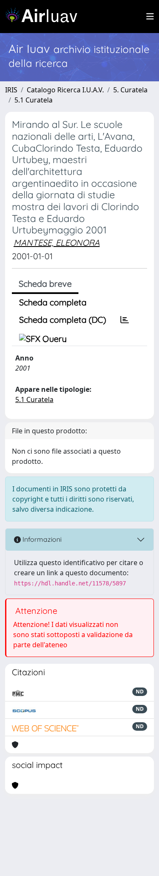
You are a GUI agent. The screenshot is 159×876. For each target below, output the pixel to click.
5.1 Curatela (33, 100)
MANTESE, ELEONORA (57, 242)
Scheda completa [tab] (52, 302)
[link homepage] (44, 16)
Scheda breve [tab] (45, 283)
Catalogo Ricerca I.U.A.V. (65, 89)
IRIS (11, 89)
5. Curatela (130, 89)
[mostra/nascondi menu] (150, 16)
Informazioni (41, 539)
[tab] (124, 320)
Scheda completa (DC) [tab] (62, 319)
